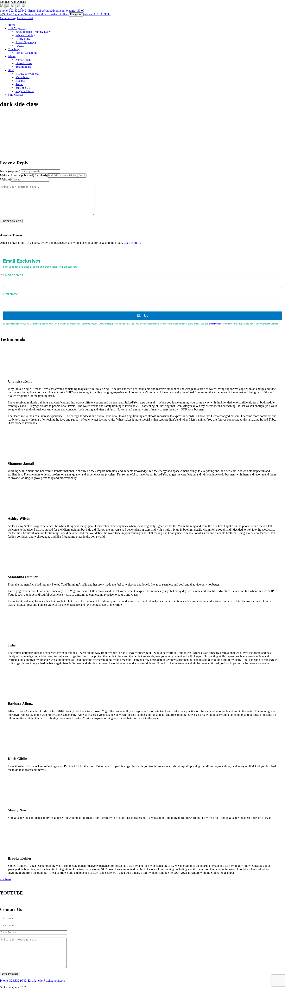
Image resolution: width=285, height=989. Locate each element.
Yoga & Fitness (25, 91)
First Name (10, 294)
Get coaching (8, 18)
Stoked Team (24, 63)
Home (11, 24)
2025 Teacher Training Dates (33, 31)
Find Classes (15, 94)
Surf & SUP (23, 87)
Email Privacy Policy (218, 323)
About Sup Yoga (26, 42)
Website (5, 179)
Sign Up (142, 315)
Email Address (13, 275)
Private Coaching (26, 52)
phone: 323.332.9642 (13, 10)
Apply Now (23, 38)
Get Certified (25, 18)
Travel (19, 84)
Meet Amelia (23, 59)
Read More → (132, 242)
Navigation (76, 14)
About (12, 56)
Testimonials (23, 66)
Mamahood (22, 77)
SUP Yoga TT (16, 28)
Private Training (25, 35)
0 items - (75, 10)
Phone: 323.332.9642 (13, 980)
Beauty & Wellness (27, 73)
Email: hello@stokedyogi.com (46, 10)
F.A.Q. (20, 45)
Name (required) (10, 171)
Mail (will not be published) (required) (23, 175)
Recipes (20, 80)
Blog (11, 70)
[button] (1, 879)
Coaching (14, 49)
